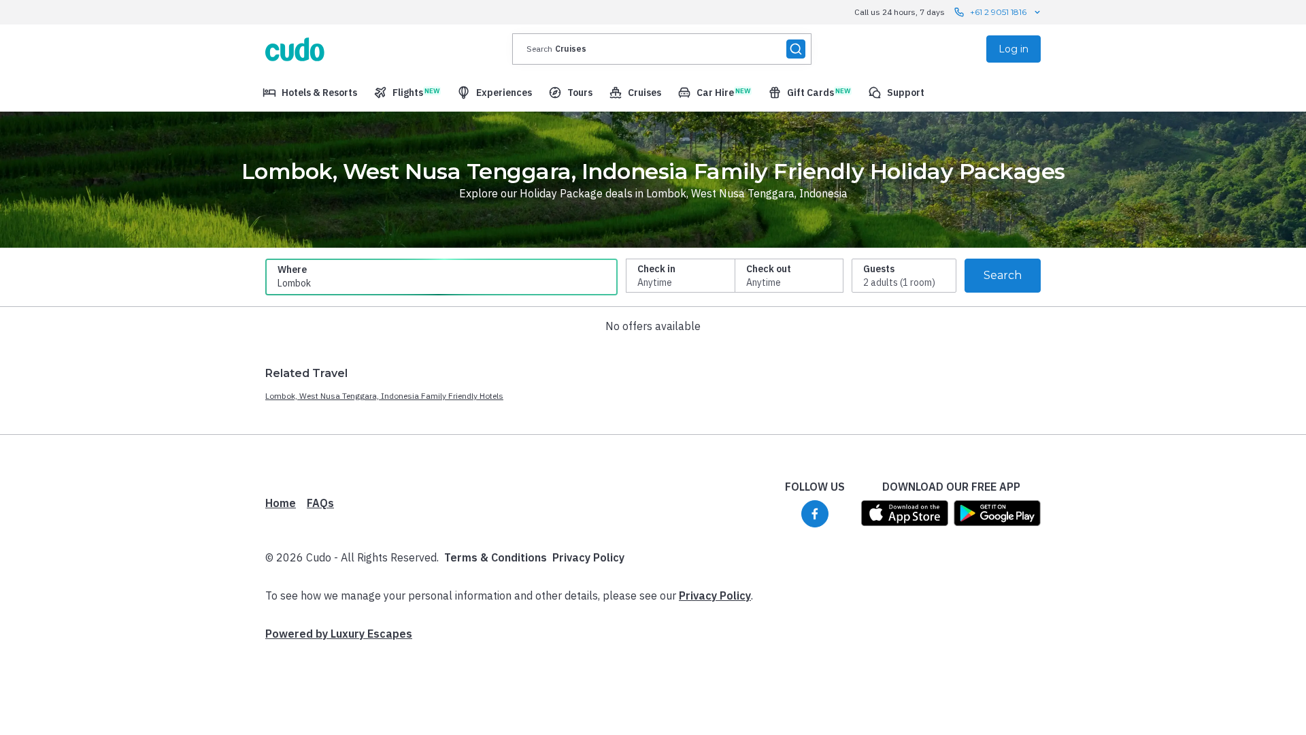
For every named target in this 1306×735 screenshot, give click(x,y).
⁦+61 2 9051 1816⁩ (998, 12)
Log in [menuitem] (1013, 49)
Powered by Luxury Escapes (338, 633)
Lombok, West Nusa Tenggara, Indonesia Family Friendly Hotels (384, 396)
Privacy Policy (588, 557)
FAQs (320, 503)
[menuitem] (309, 93)
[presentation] (662, 49)
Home (280, 503)
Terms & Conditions (495, 557)
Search (1003, 275)
